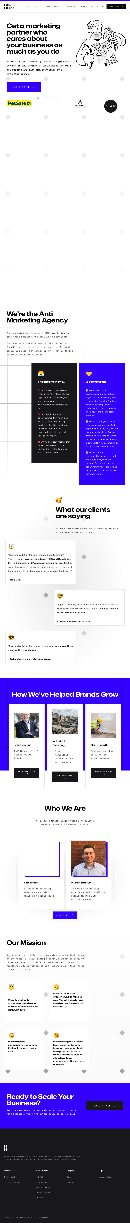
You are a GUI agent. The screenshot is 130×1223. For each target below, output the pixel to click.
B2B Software (41, 1198)
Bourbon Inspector (43, 1187)
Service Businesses (12, 1182)
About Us (71, 6)
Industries (31, 6)
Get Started (116, 6)
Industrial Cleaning (44, 1193)
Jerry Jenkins (41, 1182)
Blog (83, 6)
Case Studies (52, 6)
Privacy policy (105, 1177)
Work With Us (97, 6)
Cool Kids (40, 1177)
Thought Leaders (10, 1177)
